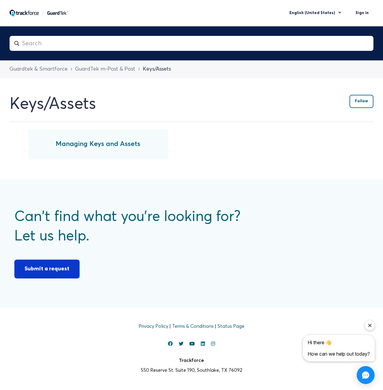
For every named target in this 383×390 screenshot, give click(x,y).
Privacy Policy (154, 326)
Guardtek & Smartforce (39, 69)
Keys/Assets (157, 69)
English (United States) (312, 13)
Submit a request (47, 269)
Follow (361, 101)
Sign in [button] (362, 13)
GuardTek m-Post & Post (105, 69)
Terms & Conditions (193, 326)
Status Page (231, 326)
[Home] (39, 13)
